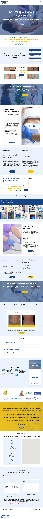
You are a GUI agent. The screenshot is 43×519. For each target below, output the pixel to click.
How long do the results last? (9, 352)
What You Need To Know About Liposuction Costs (22, 376)
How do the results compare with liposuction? (11, 349)
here (18, 500)
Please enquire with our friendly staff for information (30, 260)
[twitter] (8, 496)
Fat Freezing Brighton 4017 (35, 509)
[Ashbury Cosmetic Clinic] (4, 2)
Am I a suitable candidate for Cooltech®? (11, 345)
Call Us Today (21, 24)
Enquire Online (25, 94)
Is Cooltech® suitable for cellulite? (9, 342)
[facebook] (10, 496)
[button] (3, 208)
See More (21, 74)
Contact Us (21, 427)
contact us (17, 190)
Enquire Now (31, 494)
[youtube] (12, 496)
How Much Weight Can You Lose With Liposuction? (10, 370)
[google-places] (14, 496)
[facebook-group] (16, 496)
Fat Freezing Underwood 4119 (8, 509)
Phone (24, 185)
